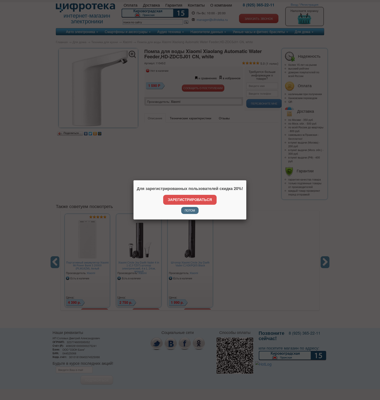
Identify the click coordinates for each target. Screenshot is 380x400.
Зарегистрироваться (190, 199)
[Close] (246, 180)
